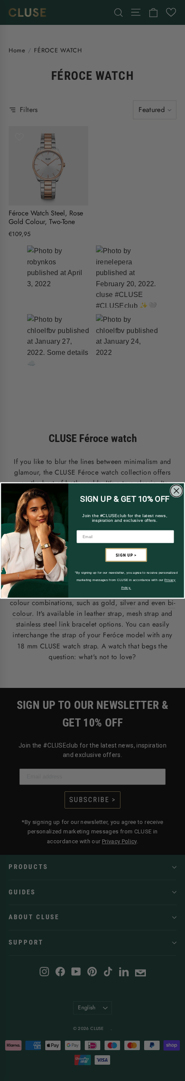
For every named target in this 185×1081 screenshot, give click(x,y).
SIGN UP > (126, 554)
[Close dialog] (176, 491)
